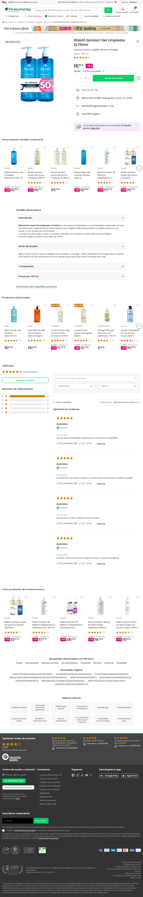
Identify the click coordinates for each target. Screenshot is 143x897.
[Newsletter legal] (4, 830)
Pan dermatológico (69, 663)
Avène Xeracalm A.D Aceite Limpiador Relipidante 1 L (63, 680)
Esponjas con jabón (50, 663)
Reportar (101, 443)
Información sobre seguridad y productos (36, 286)
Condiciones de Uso (132, 864)
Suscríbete (41, 820)
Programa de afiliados (50, 785)
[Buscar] (108, 10)
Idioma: (129, 2)
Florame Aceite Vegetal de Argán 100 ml (111, 674)
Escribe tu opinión (25, 380)
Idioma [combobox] (105, 386)
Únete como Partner (50, 789)
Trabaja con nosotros (50, 782)
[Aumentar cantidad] (85, 78)
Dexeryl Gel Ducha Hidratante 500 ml (115, 677)
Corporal (30, 22)
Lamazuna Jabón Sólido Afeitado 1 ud (71, 684)
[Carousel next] (139, 168)
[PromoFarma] (17, 10)
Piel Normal (109, 663)
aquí (18, 798)
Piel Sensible (122, 663)
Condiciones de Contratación (128, 866)
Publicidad (45, 793)
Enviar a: (109, 2)
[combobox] (124, 402)
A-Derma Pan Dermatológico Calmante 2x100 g (32, 674)
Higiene (21, 22)
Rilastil (77, 54)
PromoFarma (10, 22)
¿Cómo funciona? (48, 778)
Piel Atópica (85, 663)
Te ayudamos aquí (13, 780)
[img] (35, 73)
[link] (19, 372)
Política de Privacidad (48, 838)
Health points (46, 796)
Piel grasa (97, 663)
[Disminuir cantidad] (76, 78)
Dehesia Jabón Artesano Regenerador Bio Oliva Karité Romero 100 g (38, 677)
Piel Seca (48, 22)
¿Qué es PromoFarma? (51, 775)
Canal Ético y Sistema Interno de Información (127, 876)
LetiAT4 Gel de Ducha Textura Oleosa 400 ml (106, 680)
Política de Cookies (133, 873)
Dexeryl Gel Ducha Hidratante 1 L (83, 677)
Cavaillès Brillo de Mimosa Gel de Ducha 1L (74, 674)
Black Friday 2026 (48, 804)
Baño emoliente (32, 663)
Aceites (19, 663)
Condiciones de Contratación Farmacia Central (123, 870)
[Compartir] (138, 41)
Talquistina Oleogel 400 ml (26, 680)
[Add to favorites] (138, 78)
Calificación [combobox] (64, 386)
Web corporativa (48, 800)
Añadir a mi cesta (113, 78)
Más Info (95, 128)
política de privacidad (25, 830)
